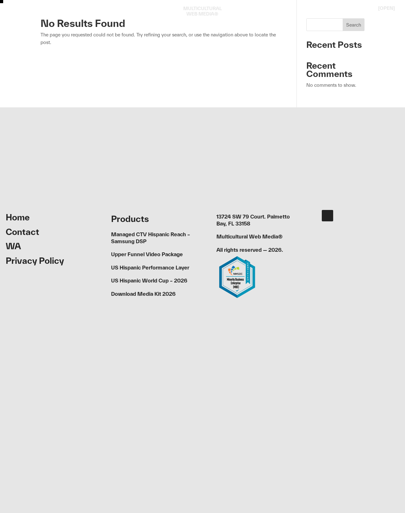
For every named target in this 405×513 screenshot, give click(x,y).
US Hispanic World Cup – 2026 (149, 280)
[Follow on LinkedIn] (327, 215)
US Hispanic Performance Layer (150, 267)
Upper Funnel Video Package (147, 254)
